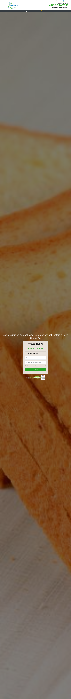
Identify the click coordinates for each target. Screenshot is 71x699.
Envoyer (35, 369)
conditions (35, 365)
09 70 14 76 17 (60, 5)
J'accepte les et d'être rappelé (36, 365)
